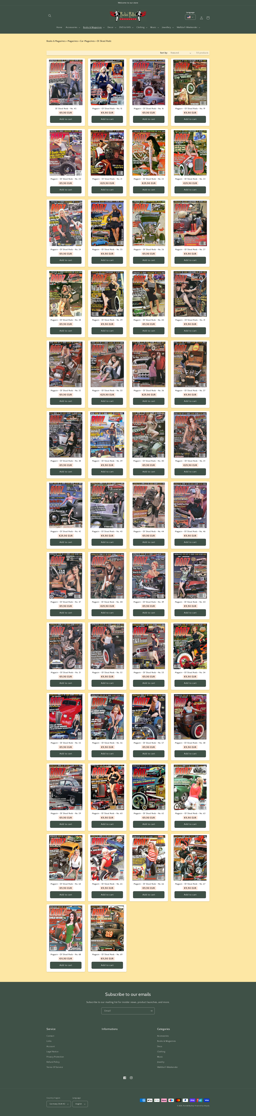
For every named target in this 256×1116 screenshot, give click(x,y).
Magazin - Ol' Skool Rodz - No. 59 (66, 813)
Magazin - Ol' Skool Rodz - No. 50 (190, 602)
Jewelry (160, 1062)
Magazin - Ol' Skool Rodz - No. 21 (107, 179)
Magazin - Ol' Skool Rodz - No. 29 (107, 320)
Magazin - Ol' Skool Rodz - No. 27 (190, 249)
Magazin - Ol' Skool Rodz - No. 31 (190, 320)
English (79, 1104)
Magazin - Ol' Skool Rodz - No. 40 (148, 461)
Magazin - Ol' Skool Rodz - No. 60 (107, 813)
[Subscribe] (151, 1010)
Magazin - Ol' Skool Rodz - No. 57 (149, 743)
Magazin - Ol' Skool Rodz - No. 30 (148, 320)
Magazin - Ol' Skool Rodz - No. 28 (66, 320)
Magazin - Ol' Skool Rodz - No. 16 (149, 108)
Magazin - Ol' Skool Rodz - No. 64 (66, 884)
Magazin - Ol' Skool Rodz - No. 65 (107, 884)
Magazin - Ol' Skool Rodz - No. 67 (190, 884)
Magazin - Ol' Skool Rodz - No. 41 (190, 461)
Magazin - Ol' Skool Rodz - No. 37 (190, 390)
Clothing (161, 1052)
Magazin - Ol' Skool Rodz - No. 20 (66, 179)
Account (51, 1046)
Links (49, 1041)
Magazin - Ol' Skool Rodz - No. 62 (149, 813)
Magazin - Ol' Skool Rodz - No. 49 (148, 602)
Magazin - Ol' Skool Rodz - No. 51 (66, 672)
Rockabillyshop (188, 1106)
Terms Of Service (55, 1067)
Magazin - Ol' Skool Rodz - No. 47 (66, 602)
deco (159, 1046)
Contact (50, 1036)
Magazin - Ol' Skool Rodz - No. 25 (107, 249)
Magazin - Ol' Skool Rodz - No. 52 (107, 672)
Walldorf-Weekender (167, 1067)
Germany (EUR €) (57, 1104)
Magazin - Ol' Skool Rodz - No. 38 (66, 461)
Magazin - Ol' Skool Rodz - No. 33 (107, 390)
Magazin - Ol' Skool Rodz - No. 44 (148, 531)
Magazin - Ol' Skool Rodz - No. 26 (149, 249)
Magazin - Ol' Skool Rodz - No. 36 (149, 390)
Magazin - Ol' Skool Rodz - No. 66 (149, 884)
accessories (163, 1036)
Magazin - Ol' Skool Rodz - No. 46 (190, 531)
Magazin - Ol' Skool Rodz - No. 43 (107, 531)
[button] (50, 15)
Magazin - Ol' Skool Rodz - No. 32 (66, 390)
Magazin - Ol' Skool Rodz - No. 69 (107, 954)
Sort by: (164, 53)
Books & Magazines (166, 1041)
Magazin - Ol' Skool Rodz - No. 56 (107, 743)
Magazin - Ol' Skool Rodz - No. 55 (66, 743)
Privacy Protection (55, 1057)
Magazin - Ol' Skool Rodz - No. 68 (66, 954)
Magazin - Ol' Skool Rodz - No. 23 (190, 179)
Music (160, 1057)
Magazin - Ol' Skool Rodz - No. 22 (149, 179)
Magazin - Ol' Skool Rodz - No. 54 (190, 672)
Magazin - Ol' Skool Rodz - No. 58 (190, 743)
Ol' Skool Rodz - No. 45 (65, 108)
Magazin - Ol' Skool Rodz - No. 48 (107, 602)
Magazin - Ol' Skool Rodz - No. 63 (190, 813)
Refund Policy (53, 1062)
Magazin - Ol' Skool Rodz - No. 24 (66, 249)
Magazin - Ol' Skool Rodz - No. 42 (66, 531)
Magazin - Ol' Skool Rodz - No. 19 (190, 108)
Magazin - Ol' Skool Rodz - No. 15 (107, 108)
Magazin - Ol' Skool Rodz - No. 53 (149, 672)
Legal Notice (52, 1052)
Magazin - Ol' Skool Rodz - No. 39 (107, 461)
